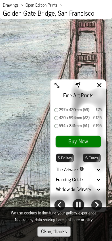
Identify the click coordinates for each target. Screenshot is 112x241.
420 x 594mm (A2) (74, 118)
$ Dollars (65, 157)
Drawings (10, 4)
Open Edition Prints (41, 4)
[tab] (78, 170)
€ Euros (91, 157)
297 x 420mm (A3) (74, 110)
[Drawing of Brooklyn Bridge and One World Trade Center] (96, 205)
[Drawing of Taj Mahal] (59, 205)
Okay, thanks (54, 231)
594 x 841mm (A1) (74, 125)
